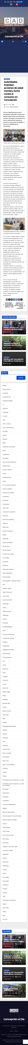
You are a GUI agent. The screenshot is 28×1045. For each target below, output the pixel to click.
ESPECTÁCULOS (7, 592)
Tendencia (5, 885)
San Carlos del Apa (8, 835)
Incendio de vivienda (8, 638)
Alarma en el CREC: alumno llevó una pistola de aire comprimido (18, 305)
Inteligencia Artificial (8, 649)
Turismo (5, 892)
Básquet (5, 439)
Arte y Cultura (7, 423)
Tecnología (6, 877)
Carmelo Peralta (7, 469)
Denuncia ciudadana (8, 519)
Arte (4, 420)
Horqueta (5, 623)
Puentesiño (6, 800)
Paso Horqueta (7, 753)
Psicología (5, 789)
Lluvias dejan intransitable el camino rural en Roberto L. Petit (9, 305)
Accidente (5, 393)
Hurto (4, 630)
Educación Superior (8, 569)
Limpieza (5, 676)
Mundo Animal (7, 711)
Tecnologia (6, 881)
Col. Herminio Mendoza (9, 485)
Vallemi (4, 904)
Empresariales (6, 577)
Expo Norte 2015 (7, 600)
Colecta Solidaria (7, 489)
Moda (4, 695)
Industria (5, 642)
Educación (5, 565)
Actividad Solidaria (8, 401)
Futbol (4, 607)
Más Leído (5, 688)
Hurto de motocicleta (8, 634)
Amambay (5, 412)
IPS (4, 661)
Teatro (4, 873)
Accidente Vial (6, 397)
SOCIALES (6, 862)
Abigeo (4, 385)
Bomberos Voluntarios (9, 446)
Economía (5, 561)
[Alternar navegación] (13, 42)
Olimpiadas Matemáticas (9, 726)
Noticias (5, 722)
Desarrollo (5, 527)
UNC (4, 896)
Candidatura (6, 454)
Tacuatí (5, 869)
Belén (4, 443)
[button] (23, 41)
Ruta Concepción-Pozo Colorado (12, 816)
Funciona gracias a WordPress (10, 1025)
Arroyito (5, 416)
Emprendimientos (7, 573)
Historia (5, 619)
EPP (4, 584)
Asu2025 (5, 431)
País (4, 741)
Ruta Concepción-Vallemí (10, 820)
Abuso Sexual (6, 389)
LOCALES (5, 680)
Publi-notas (6, 793)
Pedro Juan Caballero (9, 764)
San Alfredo (6, 831)
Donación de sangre (8, 554)
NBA (4, 718)
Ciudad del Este (7, 477)
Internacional (6, 653)
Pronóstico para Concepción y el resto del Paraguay (13, 784)
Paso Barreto (6, 749)
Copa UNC (6, 508)
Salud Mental (6, 827)
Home (11, 1031)
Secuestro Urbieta (8, 850)
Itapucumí (5, 669)
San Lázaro (6, 839)
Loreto (4, 684)
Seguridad (5, 854)
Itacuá (4, 665)
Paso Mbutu (6, 757)
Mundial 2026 (6, 703)
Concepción (6, 325)
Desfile (4, 535)
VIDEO (4, 911)
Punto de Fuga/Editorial (9, 804)
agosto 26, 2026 (9, 943)
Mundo (5, 707)
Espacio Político (7, 588)
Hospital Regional (7, 626)
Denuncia (5, 515)
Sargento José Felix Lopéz (10, 846)
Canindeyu (5, 458)
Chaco (4, 473)
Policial (5, 772)
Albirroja (5, 408)
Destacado (5, 538)
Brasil (4, 450)
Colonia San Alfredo (8, 492)
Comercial (5, 500)
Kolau (4, 672)
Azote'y (5, 435)
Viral (4, 915)
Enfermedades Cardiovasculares (12, 580)
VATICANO (6, 908)
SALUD (5, 823)
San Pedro (6, 842)
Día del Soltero (7, 550)
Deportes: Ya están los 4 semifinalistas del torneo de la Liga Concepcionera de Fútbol (14, 1035)
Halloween (6, 615)
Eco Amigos (6, 558)
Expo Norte (6, 596)
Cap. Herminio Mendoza (9, 462)
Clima (4, 481)
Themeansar (14, 1027)
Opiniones (5, 738)
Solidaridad (6, 865)
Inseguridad (6, 646)
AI (3, 404)
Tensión (5, 888)
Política (5, 776)
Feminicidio (6, 603)
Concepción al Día (14, 36)
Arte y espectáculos (8, 427)
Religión (5, 808)
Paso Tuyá (6, 760)
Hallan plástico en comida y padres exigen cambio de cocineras (13, 329)
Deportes (5, 523)
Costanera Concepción (9, 512)
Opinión (5, 734)
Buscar (4, 373)
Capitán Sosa (6, 466)
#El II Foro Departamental (11, 107)
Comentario (6, 496)
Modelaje (5, 699)
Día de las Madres (8, 542)
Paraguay (5, 745)
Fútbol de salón (7, 611)
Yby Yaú (5, 919)
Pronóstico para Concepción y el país (13, 780)
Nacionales (6, 715)
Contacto (16, 1031)
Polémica (5, 768)
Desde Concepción (8, 531)
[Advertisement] (14, 58)
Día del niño (6, 546)
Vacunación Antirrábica (9, 900)
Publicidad (5, 797)
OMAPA (5, 730)
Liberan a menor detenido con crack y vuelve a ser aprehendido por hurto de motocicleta (14, 1040)
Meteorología (6, 692)
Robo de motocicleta (8, 812)
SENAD (5, 858)
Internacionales (7, 657)
